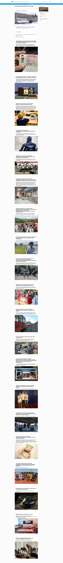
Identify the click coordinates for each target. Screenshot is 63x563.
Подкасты (24, 1)
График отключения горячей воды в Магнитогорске (42, 9)
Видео (28, 1)
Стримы (21, 1)
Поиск (44, 1)
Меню (50, 1)
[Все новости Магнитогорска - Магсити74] (12, 2)
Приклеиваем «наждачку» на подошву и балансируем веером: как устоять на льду (26, 34)
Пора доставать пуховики (18, 35)
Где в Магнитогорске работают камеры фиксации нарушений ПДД (43, 19)
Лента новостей (16, 1)
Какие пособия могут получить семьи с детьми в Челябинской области (43, 13)
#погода (16, 8)
